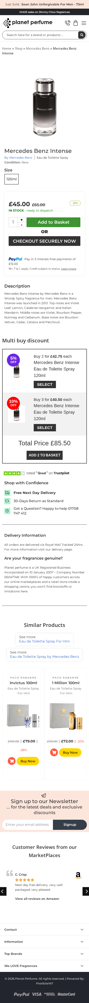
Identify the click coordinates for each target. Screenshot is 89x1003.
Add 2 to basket (44, 455)
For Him (23, 693)
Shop (18, 48)
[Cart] (76, 23)
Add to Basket (53, 222)
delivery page (62, 549)
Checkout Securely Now (44, 241)
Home (6, 48)
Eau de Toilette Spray (52, 158)
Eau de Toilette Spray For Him (44, 639)
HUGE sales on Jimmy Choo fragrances (44, 12)
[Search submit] (82, 35)
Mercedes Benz (37, 48)
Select (44, 384)
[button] (81, 724)
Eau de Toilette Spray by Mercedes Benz (44, 654)
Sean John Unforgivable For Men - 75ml (52, 4)
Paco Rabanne (23, 677)
